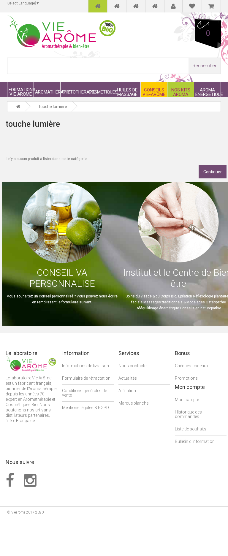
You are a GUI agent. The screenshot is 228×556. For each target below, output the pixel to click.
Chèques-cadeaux (191, 365)
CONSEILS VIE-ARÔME (153, 92)
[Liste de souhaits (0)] (192, 6)
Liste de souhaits (190, 429)
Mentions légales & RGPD (85, 407)
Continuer (212, 172)
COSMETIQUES (101, 91)
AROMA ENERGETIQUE (208, 92)
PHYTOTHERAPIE (74, 91)
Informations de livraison (85, 365)
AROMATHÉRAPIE (47, 91)
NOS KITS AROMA (180, 92)
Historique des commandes (188, 414)
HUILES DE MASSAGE (127, 92)
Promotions (186, 378)
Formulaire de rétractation (86, 378)
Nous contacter (133, 365)
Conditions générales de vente (84, 392)
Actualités (127, 378)
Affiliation (127, 390)
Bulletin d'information (195, 441)
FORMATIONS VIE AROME (21, 91)
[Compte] (173, 6)
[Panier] (211, 6)
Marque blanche (133, 403)
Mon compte (187, 399)
